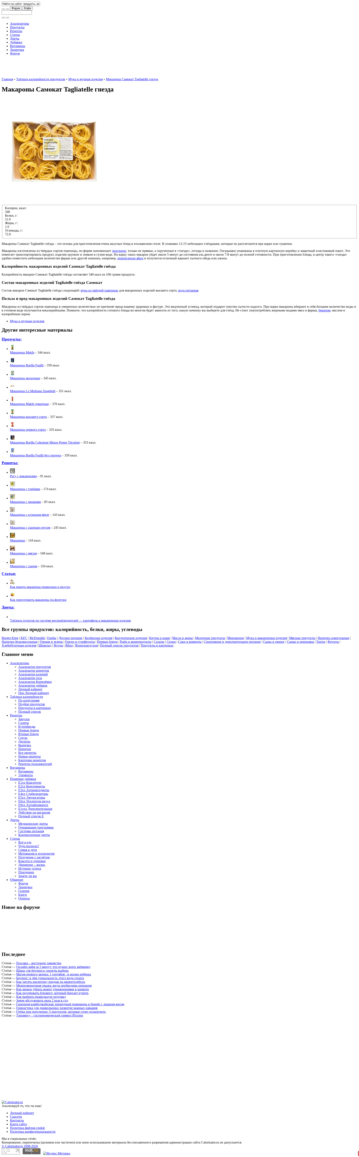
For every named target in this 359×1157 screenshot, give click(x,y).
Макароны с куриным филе (29, 514)
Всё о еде (24, 842)
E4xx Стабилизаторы (33, 794)
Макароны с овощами (25, 502)
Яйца (69, 645)
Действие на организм (34, 812)
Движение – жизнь (31, 865)
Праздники (26, 872)
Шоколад (44, 645)
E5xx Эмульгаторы (31, 797)
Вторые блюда (28, 734)
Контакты (17, 1120)
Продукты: (12, 339)
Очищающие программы (36, 827)
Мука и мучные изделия (85, 79)
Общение (16, 879)
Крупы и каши (159, 638)
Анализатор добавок (32, 685)
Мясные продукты (302, 638)
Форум (16, 8)
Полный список (29, 711)
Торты (320, 641)
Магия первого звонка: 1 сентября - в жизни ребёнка (53, 974)
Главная (7, 79)
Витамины (17, 46)
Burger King (10, 638)
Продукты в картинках (157, 645)
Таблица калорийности (26, 696)
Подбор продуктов (31, 704)
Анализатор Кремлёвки (35, 681)
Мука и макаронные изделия (266, 638)
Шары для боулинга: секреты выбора (42, 970)
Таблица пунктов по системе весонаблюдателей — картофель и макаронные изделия (70, 620)
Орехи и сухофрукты (80, 641)
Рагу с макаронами (23, 476)
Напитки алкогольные (333, 638)
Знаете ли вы (27, 876)
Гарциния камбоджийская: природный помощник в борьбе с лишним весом (70, 1004)
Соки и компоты (190, 641)
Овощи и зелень (51, 641)
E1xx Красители (29, 782)
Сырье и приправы (300, 641)
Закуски (24, 719)
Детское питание (70, 638)
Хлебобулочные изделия (19, 645)
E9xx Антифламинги (33, 805)
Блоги (22, 894)
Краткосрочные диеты (34, 835)
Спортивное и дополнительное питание (232, 641)
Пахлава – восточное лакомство (38, 963)
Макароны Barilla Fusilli (26, 365)
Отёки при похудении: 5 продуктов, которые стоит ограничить (61, 1011)
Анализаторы (19, 23)
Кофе (27, 8)
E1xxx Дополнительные (35, 808)
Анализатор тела (30, 678)
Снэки (171, 641)
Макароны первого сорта (28, 429)
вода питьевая (188, 290)
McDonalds (37, 638)
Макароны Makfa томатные (29, 404)
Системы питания (31, 831)
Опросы (24, 898)
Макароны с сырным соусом (30, 527)
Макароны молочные (25, 378)
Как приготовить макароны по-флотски (38, 600)
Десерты (24, 741)
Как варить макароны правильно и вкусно (40, 587)
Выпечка (24, 745)
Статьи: (9, 573)
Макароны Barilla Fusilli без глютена (35, 455)
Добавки (16, 42)
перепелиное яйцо (130, 258)
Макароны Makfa (22, 352)
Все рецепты (27, 752)
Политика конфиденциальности (32, 1131)
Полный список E (31, 816)
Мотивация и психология (36, 853)
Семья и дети (27, 850)
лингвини (119, 251)
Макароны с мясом (23, 553)
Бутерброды (26, 726)
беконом (324, 310)
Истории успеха (29, 868)
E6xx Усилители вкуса (34, 801)
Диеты (14, 38)
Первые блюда (107, 641)
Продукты (17, 27)
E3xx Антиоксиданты (33, 790)
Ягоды (58, 645)
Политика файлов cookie (27, 1128)
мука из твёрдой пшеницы (99, 290)
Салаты (159, 641)
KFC (24, 638)
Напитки (24, 749)
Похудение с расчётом (34, 857)
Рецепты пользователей (35, 764)
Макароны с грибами (25, 489)
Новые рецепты (29, 756)
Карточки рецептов (32, 760)
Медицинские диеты (33, 823)
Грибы (51, 638)
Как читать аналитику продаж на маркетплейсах (50, 982)
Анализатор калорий (33, 674)
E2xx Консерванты (31, 786)
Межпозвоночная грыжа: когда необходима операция (54, 985)
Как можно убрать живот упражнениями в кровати (52, 989)
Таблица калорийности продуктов (40, 79)
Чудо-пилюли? (28, 846)
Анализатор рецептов (33, 670)
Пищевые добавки (23, 779)
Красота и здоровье (32, 861)
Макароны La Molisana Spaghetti (32, 391)
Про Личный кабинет (33, 693)
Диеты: (8, 607)
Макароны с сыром (23, 566)
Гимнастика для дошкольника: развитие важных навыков (57, 1008)
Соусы (22, 738)
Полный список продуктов (119, 645)
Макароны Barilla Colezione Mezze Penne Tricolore (45, 442)
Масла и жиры (182, 638)
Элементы (25, 775)
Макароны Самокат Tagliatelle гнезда (132, 79)
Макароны (17, 540)
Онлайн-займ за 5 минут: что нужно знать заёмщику (53, 967)
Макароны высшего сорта (28, 417)
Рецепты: (10, 463)
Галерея (23, 891)
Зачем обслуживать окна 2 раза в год (42, 1000)
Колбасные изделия (98, 638)
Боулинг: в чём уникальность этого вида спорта (50, 978)
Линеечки (17, 49)
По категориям (28, 700)
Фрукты (333, 641)
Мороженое (235, 638)
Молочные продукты (210, 638)
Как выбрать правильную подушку (41, 996)
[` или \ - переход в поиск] (3, 9)
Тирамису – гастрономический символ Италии (49, 1015)
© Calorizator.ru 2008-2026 (20, 1146)
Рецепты (16, 31)
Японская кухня (86, 645)
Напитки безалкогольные (20, 641)
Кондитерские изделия (131, 638)
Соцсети (16, 1116)
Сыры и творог (274, 641)
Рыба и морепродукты (135, 641)
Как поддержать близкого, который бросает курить (52, 993)
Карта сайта (18, 1124)
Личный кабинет (30, 689)
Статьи (15, 35)
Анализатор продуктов (34, 667)
